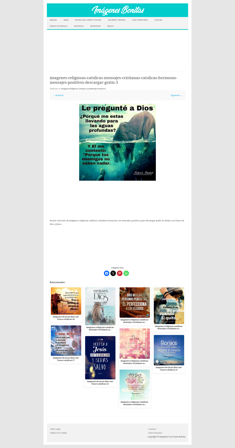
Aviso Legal (55, 429)
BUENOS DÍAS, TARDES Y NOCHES (88, 20)
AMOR (66, 20)
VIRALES (110, 26)
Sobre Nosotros (155, 433)
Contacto (152, 429)
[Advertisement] (117, 49)
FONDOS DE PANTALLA (58, 26)
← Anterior (58, 95)
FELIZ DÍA (158, 20)
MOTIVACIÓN (95, 26)
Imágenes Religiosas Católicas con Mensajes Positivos (83, 88)
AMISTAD (53, 20)
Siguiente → (176, 95)
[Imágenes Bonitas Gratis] (117, 16)
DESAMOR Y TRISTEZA (117, 20)
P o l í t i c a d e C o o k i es (58, 433)
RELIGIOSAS (79, 26)
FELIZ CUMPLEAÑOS (140, 20)
